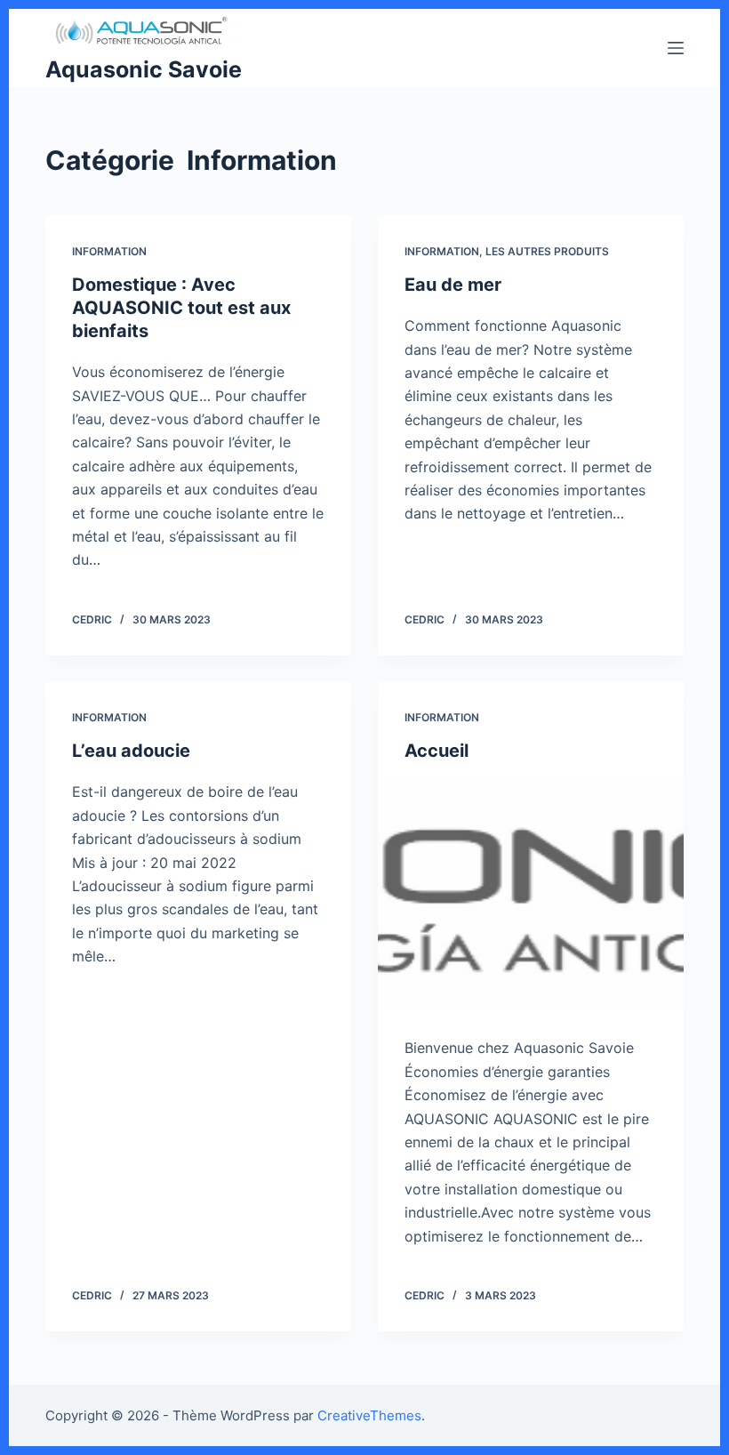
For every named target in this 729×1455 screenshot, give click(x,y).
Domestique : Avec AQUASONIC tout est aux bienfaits (181, 308)
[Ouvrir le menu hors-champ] (676, 48)
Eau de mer (453, 284)
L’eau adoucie (131, 750)
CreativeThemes (369, 1415)
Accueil (437, 750)
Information (109, 251)
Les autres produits (547, 251)
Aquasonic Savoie (143, 69)
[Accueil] (531, 894)
